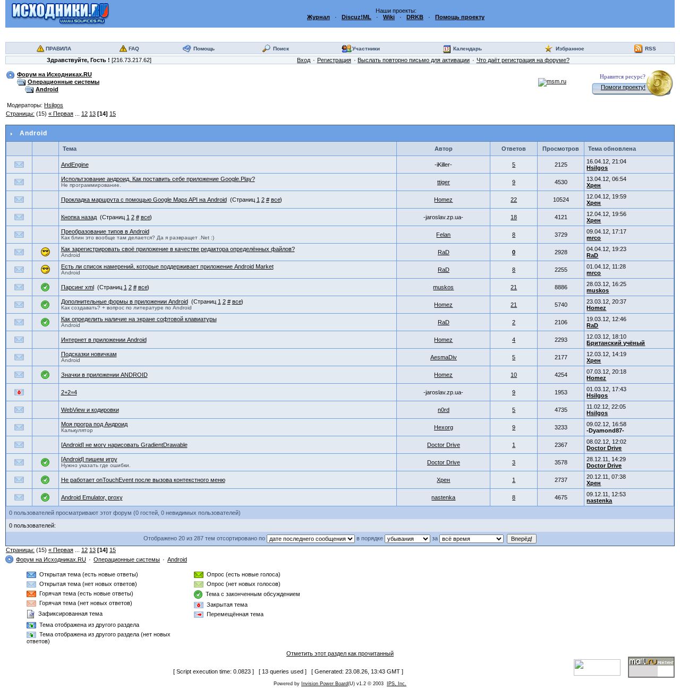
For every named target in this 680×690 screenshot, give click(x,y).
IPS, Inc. (396, 683)
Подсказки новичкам (89, 354)
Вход (303, 60)
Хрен (593, 185)
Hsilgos (53, 105)
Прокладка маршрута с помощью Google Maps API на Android (144, 199)
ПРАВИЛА (58, 48)
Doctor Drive (443, 445)
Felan (443, 234)
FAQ (134, 48)
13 (92, 113)
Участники (366, 48)
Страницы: (20, 113)
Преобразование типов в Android (105, 231)
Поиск (281, 48)
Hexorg (443, 427)
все (275, 199)
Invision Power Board (324, 683)
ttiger (443, 182)
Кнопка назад (79, 217)
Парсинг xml (77, 287)
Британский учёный (615, 343)
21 (514, 287)
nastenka (443, 497)
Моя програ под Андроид (94, 424)
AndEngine (75, 164)
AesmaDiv (443, 357)
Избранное (570, 48)
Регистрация (334, 60)
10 (514, 375)
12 (84, 113)
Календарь (467, 48)
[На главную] (60, 13)
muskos (443, 287)
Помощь (204, 48)
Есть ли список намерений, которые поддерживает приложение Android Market (167, 266)
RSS (650, 48)
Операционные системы (63, 82)
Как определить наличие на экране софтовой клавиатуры (139, 319)
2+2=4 (69, 392)
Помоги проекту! (623, 87)
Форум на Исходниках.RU (54, 74)
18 (514, 217)
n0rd (443, 410)
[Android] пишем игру (89, 459)
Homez (443, 199)
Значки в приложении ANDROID (104, 375)
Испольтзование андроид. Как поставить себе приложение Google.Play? (158, 179)
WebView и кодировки (90, 410)
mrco (593, 238)
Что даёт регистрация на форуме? (523, 60)
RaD (443, 252)
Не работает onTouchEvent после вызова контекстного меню (143, 480)
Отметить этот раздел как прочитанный (340, 653)
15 (112, 113)
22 (514, 199)
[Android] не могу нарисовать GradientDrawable (124, 445)
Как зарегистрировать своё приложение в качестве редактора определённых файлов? (178, 249)
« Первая (60, 113)
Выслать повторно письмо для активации (414, 60)
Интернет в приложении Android (104, 340)
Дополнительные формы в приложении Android (124, 301)
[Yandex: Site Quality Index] (601, 666)
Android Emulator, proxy (92, 497)
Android (47, 89)
